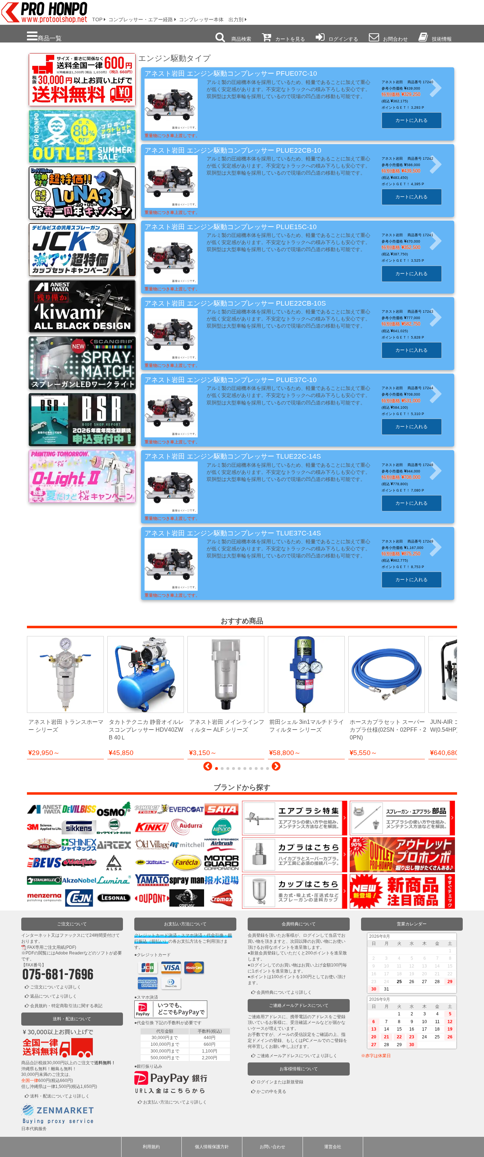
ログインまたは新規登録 (280, 1081)
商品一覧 (50, 38)
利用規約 (151, 1146)
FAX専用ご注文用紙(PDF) (51, 947)
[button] (207, 768)
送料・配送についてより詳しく (60, 1096)
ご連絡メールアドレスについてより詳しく (297, 1055)
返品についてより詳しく (53, 996)
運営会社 (332, 1146)
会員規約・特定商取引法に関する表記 (66, 1005)
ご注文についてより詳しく (55, 987)
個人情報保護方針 (212, 1146)
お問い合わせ (272, 1146)
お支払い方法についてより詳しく (175, 1102)
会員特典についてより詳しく (284, 992)
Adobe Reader (69, 953)
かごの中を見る (271, 1091)
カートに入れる (411, 120)
